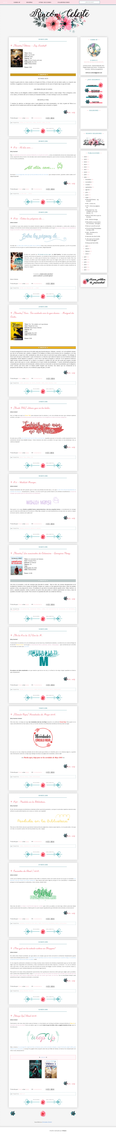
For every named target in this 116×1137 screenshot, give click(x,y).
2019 (85, 175)
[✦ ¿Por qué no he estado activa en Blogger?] (43, 980)
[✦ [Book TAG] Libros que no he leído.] (43, 446)
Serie (30, 193)
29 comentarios (37, 189)
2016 (85, 260)
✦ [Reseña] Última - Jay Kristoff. (28, 45)
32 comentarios (37, 986)
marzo (87, 249)
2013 (85, 267)
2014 (85, 265)
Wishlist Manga (36, 528)
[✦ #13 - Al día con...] (43, 183)
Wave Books (49, 383)
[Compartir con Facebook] (52, 118)
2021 (85, 169)
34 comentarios (37, 604)
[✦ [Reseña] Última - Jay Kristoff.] (43, 112)
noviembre (88, 182)
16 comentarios (37, 118)
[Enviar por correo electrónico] (46, 118)
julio (86, 192)
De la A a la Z (28, 689)
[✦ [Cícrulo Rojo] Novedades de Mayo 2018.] (43, 766)
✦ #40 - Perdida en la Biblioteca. (28, 802)
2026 (85, 157)
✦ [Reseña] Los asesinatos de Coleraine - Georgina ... (93, 223)
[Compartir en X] (50, 118)
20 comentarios (37, 378)
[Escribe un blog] (48, 118)
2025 (85, 159)
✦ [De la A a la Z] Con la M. (26, 635)
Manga (22, 528)
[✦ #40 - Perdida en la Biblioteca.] (43, 835)
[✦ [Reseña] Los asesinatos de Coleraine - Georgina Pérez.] (43, 598)
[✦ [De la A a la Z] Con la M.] (43, 679)
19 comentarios (37, 842)
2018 (85, 177)
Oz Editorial (70, 609)
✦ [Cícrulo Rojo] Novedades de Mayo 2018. (33, 714)
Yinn (55, 383)
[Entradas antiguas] (73, 1115)
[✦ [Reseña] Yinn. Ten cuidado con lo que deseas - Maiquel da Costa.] (43, 372)
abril (86, 246)
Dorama (22, 923)
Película (46, 689)
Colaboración (24, 609)
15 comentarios (37, 1089)
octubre (87, 185)
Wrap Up (22, 1093)
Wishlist (27, 528)
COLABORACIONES (64, 2)
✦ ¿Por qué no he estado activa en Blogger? (32, 948)
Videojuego (57, 689)
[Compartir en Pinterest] (53, 118)
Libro (34, 122)
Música (40, 689)
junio (87, 195)
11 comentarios (37, 453)
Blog (21, 990)
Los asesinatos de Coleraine (55, 609)
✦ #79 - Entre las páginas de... (27, 218)
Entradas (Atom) (47, 1122)
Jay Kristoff (28, 122)
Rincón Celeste (29, 990)
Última (48, 122)
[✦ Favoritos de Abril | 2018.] (43, 913)
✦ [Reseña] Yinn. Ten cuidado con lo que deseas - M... (91, 211)
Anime (21, 689)
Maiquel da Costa (29, 383)
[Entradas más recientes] (13, 1115)
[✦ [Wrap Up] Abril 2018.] (43, 1083)
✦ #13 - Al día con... (21, 147)
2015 (85, 262)
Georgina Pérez (35, 609)
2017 (85, 257)
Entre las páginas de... (27, 288)
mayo (87, 197)
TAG (32, 457)
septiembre (88, 187)
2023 (85, 164)
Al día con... (24, 193)
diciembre (88, 179)
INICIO (5, 2)
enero (87, 254)
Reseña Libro (41, 122)
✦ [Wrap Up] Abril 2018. (23, 1016)
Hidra (21, 122)
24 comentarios (37, 284)
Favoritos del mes (31, 923)
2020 (85, 172)
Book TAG (23, 457)
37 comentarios (37, 685)
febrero (87, 251)
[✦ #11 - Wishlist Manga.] (43, 518)
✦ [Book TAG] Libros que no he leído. (30, 408)
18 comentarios (37, 524)
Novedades (36, 776)
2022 (85, 167)
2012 (85, 270)
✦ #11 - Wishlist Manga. (23, 482)
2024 (85, 162)
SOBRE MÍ (17, 2)
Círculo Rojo (24, 776)
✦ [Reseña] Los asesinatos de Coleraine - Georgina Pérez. (40, 553)
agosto (87, 190)
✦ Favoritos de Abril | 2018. (25, 871)
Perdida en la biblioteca (32, 846)
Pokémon (51, 923)
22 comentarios (37, 772)
